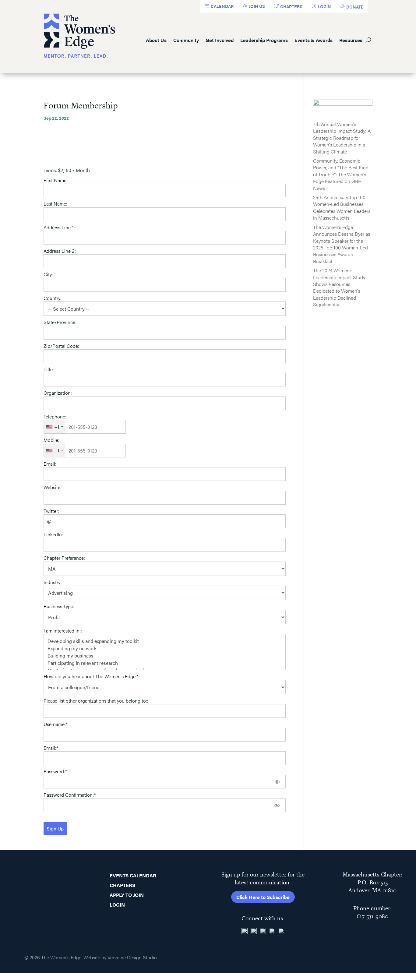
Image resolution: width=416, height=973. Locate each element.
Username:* (56, 724)
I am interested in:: (63, 630)
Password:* (55, 771)
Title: (49, 369)
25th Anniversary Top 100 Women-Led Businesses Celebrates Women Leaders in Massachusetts (341, 207)
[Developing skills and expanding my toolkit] (164, 641)
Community (186, 40)
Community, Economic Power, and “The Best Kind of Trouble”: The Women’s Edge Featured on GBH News (340, 174)
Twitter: (51, 510)
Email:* (51, 747)
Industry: (53, 582)
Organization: (58, 392)
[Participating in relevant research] (164, 663)
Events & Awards (313, 40)
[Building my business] (164, 655)
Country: (53, 297)
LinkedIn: (53, 534)
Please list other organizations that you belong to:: (96, 700)
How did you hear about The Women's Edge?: (91, 676)
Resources (350, 40)
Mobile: (51, 439)
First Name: (56, 180)
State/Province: (60, 322)
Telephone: (55, 416)
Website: (53, 487)
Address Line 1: (59, 227)
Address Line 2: (60, 250)
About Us (156, 40)
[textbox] (85, 427)
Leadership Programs (264, 40)
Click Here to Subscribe (263, 897)
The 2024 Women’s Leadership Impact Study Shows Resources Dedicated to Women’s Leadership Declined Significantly (339, 287)
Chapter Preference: (64, 557)
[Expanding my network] (164, 648)
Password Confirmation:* (70, 794)
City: (48, 274)
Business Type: (59, 606)
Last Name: (55, 203)
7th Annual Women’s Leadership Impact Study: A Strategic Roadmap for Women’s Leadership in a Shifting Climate (342, 138)
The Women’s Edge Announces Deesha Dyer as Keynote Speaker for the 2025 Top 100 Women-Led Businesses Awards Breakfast (341, 244)
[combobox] (54, 426)
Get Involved (220, 40)
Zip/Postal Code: (61, 345)
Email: (50, 463)
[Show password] (277, 781)
